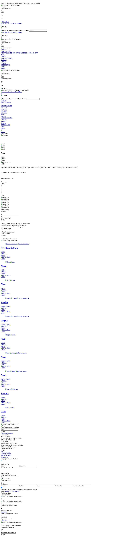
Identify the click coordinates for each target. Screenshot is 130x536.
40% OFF (22, 53)
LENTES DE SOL (6, 118)
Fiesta (2, 126)
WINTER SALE (6, 102)
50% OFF (16, 53)
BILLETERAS (5, 125)
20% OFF (35, 53)
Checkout (4, 520)
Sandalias (3, 119)
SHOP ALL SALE (6, 53)
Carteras (3, 123)
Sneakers (3, 121)
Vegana (3, 128)
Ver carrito (4, 512)
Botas (2, 114)
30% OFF (28, 53)
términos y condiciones (12, 491)
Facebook (4, 433)
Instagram (10, 433)
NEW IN (3, 101)
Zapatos (3, 116)
